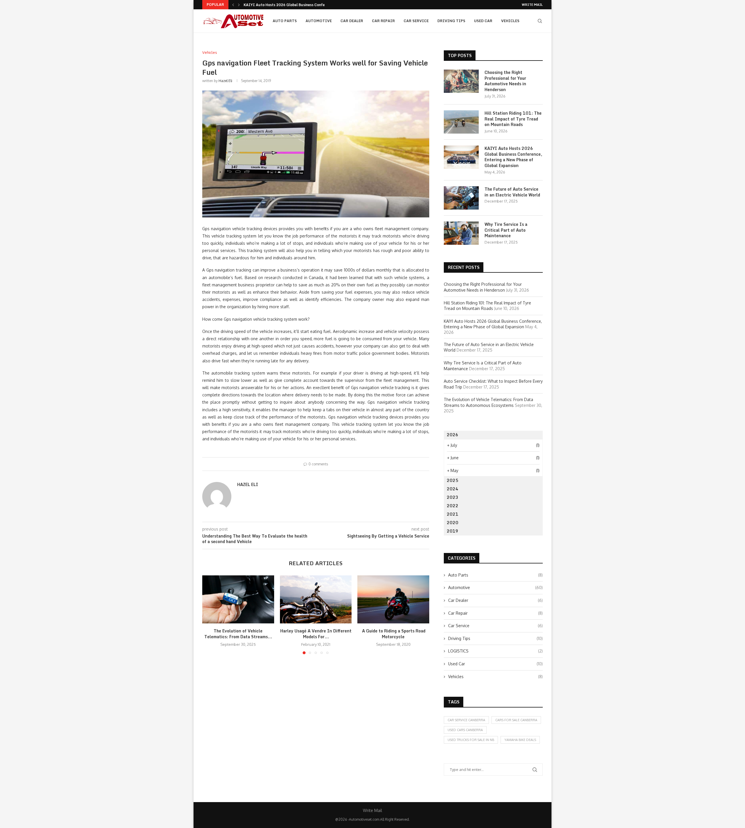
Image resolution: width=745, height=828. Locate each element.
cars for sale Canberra (516, 720)
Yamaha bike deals (520, 740)
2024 (452, 488)
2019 (452, 531)
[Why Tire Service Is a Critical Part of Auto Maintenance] (461, 233)
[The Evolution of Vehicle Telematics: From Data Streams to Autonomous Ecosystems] (238, 599)
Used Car (483, 21)
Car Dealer (351, 21)
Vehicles (510, 21)
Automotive (319, 21)
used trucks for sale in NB (471, 740)
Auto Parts (285, 21)
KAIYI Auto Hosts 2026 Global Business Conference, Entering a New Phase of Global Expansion (513, 157)
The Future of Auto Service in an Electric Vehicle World (512, 192)
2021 (452, 514)
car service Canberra (466, 720)
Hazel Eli (225, 81)
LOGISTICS (495, 650)
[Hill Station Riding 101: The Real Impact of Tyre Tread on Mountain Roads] (461, 122)
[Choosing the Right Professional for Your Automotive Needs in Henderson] (461, 81)
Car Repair (383, 21)
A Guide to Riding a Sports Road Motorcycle (393, 634)
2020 (452, 522)
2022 (452, 505)
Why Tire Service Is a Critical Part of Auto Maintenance (506, 230)
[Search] (540, 21)
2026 (452, 434)
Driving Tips (451, 21)
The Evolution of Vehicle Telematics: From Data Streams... (238, 634)
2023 (452, 497)
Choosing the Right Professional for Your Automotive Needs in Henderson (505, 81)
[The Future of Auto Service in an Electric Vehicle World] (461, 198)
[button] (233, 4)
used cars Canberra (465, 730)
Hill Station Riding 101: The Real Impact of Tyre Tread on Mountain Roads (513, 118)
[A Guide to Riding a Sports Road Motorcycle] (393, 599)
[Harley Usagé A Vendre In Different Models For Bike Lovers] (316, 599)
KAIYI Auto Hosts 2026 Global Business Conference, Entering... (299, 5)
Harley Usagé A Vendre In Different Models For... (315, 634)
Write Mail (532, 4)
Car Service (416, 21)
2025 (452, 480)
